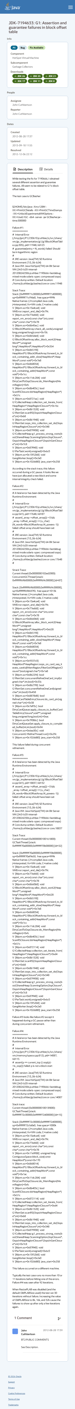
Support (11, 1382)
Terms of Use (14, 1399)
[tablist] (37, 169)
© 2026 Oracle (14, 1376)
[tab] (23, 169)
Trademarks (13, 1404)
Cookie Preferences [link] (16, 1393)
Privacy (11, 1387)
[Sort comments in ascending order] (59, 1319)
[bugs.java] (13, 6)
